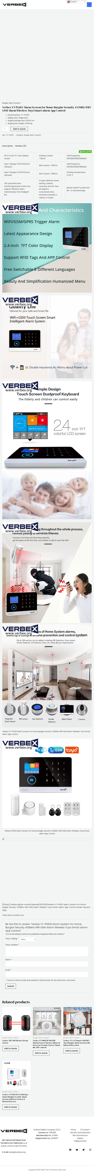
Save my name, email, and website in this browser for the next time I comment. (41, 980)
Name (8, 959)
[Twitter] (84, 1150)
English (73, 2)
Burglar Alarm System (11, 103)
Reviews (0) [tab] (20, 146)
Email (8, 970)
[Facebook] (70, 1150)
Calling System (80, 1141)
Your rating (11, 938)
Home (73, 1129)
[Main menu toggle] (89, 4)
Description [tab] (7, 146)
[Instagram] (90, 1150)
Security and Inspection (80, 1132)
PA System (85, 1129)
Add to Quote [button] (10, 1048)
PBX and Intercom (80, 1135)
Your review (12, 944)
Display (80, 1138)
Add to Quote (19, 129)
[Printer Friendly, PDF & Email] (85, 151)
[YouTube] (77, 1150)
